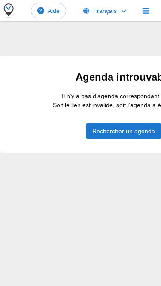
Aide (54, 10)
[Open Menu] (145, 10)
